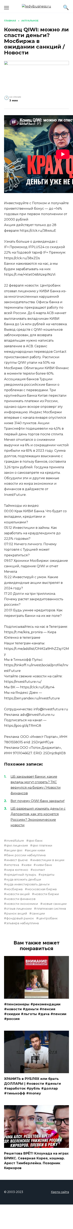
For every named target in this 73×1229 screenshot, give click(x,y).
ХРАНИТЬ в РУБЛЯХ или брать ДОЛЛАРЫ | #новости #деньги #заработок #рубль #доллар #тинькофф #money (32, 1086)
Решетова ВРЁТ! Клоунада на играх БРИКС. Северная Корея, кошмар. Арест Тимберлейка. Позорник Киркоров (36, 1160)
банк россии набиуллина (26, 855)
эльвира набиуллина (22, 923)
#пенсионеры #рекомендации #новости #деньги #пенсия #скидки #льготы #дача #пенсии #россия (35, 1011)
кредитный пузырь (21, 874)
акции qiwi (14, 850)
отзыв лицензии (19, 908)
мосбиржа (14, 889)
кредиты (47, 874)
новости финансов (20, 899)
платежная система (51, 908)
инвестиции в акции (48, 860)
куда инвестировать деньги (27, 884)
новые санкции (55, 904)
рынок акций (16, 913)
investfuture (15, 840)
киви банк (44, 865)
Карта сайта (60, 1192)
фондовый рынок (20, 918)
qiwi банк (36, 840)
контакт (39, 870)
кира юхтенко (17, 870)
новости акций (18, 894)
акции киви (36, 850)
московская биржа (42, 889)
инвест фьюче (17, 860)
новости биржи (46, 894)
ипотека (12, 865)
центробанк (48, 918)
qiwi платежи (42, 845)
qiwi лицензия (17, 845)
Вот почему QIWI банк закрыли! (37, 801)
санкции (38, 913)
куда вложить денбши (23, 879)
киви (27, 865)
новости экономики (22, 904)
